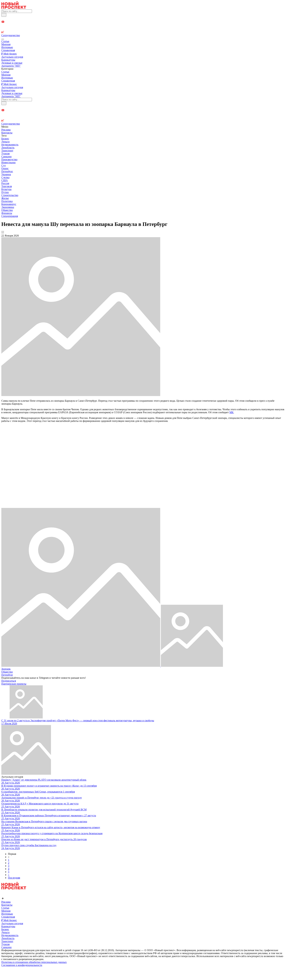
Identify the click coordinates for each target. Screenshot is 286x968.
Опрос (5, 168)
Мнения (5, 44)
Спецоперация (9, 216)
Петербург (7, 171)
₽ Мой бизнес (9, 53)
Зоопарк (6, 668)
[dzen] (143, 25)
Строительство (9, 195)
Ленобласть (7, 147)
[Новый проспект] (13, 7)
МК (231, 412)
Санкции (6, 156)
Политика (7, 201)
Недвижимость (9, 144)
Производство (9, 159)
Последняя (14, 877)
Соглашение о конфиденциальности (21, 965)
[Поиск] (3, 15)
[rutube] (143, 32)
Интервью (7, 47)
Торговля (6, 186)
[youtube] (143, 22)
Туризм (5, 153)
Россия (5, 183)
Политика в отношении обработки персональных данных (34, 962)
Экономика (7, 207)
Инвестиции (8, 162)
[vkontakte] (143, 29)
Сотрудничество (10, 35)
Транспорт (7, 150)
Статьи (5, 41)
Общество (7, 210)
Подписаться (8, 680)
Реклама (6, 129)
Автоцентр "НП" (11, 65)
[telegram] (143, 18)
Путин (5, 192)
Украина (6, 174)
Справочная (8, 50)
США (4, 180)
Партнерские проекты (13, 683)
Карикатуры (8, 59)
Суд (3, 165)
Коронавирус (8, 204)
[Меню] (2, 39)
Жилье (5, 198)
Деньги (5, 141)
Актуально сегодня (12, 56)
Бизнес (5, 138)
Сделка (5, 177)
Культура (6, 189)
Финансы (6, 213)
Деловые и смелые (11, 62)
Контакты (6, 132)
